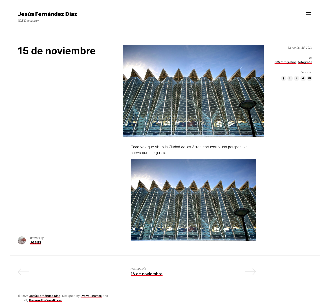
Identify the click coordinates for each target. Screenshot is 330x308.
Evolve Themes (91, 295)
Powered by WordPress (45, 300)
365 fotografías (285, 62)
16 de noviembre (147, 274)
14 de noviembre (99, 274)
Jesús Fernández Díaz (44, 295)
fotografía (305, 62)
